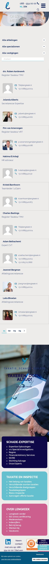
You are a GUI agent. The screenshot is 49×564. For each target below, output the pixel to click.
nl (21, 6)
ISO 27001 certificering (20, 516)
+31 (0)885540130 (25, 174)
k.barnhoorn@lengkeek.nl (28, 199)
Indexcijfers (14, 522)
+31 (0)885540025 (25, 315)
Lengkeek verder (17, 514)
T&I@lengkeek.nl (25, 85)
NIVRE (12, 458)
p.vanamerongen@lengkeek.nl (30, 142)
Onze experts (43, 542)
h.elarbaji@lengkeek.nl (27, 170)
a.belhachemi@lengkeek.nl (29, 255)
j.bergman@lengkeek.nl (27, 284)
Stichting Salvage (17, 461)
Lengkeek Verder (24, 387)
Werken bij (14, 528)
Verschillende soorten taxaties (23, 484)
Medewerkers (15, 519)
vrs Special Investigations (21, 449)
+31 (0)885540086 (25, 145)
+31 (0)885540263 (25, 202)
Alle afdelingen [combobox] (9, 40)
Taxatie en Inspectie (22, 477)
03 (14, 331)
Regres (12, 452)
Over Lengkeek (18, 509)
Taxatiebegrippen (17, 490)
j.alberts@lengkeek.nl (26, 113)
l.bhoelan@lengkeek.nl (27, 312)
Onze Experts (15, 463)
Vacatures (14, 531)
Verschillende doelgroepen (22, 487)
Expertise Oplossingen (20, 446)
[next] (24, 330)
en (25, 6)
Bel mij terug (15, 525)
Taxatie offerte (43, 547)
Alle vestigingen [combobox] (10, 53)
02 (9, 331)
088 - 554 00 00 (28, 3)
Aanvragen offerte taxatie (21, 496)
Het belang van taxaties (20, 481)
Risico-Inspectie (16, 493)
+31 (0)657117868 (25, 262)
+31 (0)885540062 (25, 117)
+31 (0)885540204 (25, 259)
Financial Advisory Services (22, 455)
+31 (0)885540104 (25, 287)
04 (20, 331)
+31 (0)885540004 (25, 89)
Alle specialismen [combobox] (11, 46)
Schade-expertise (20, 442)
